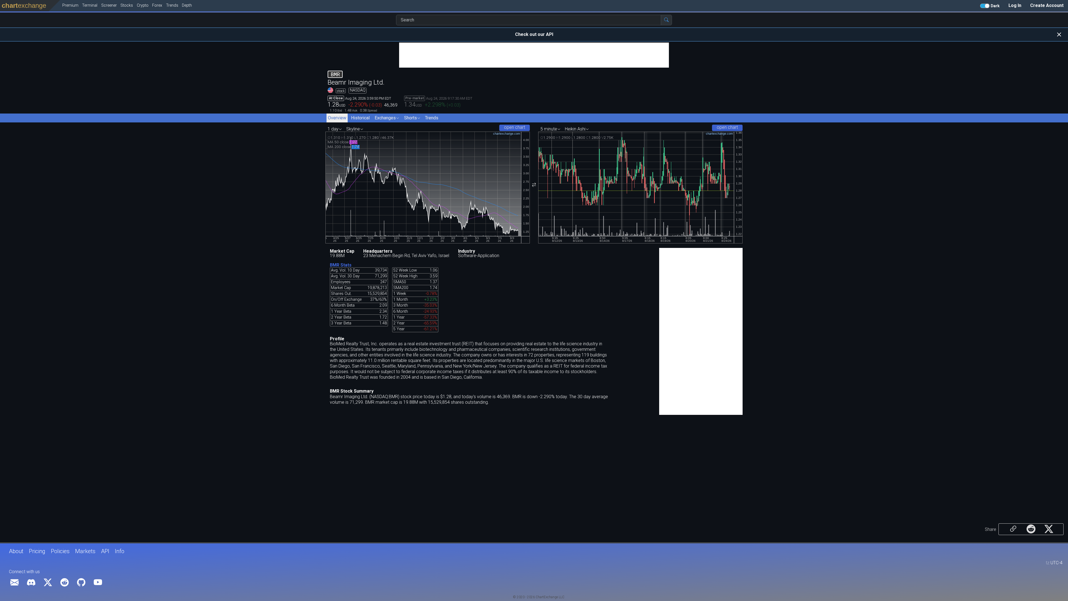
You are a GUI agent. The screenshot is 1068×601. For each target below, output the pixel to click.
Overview (337, 117)
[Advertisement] (534, 55)
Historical (360, 117)
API (105, 551)
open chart (514, 127)
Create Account (1047, 5)
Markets (85, 551)
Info (119, 551)
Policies (60, 551)
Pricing (37, 551)
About (16, 551)
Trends (431, 117)
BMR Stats (341, 265)
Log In (1014, 5)
